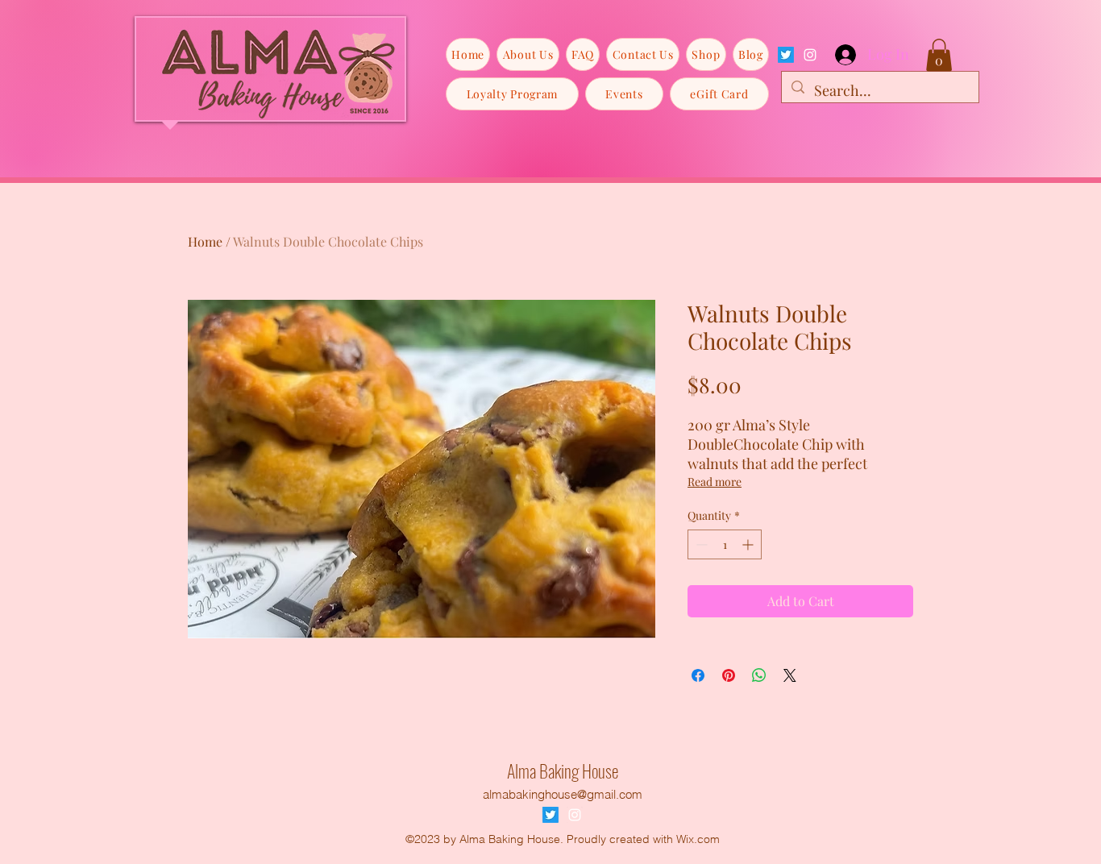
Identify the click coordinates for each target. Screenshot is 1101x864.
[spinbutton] (724, 544)
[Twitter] (786, 55)
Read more (715, 481)
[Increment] (749, 544)
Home (205, 241)
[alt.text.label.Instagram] (810, 55)
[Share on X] (790, 675)
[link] (939, 55)
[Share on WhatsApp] (759, 675)
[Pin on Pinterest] (728, 675)
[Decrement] (700, 544)
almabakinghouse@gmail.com (562, 794)
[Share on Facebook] (698, 675)
